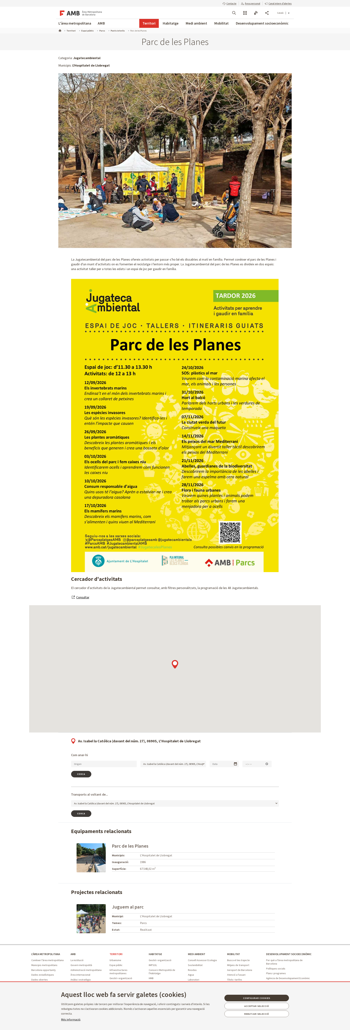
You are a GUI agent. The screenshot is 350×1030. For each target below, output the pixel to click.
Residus (192, 970)
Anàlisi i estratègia (81, 979)
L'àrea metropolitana (74, 23)
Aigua (191, 974)
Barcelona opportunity (43, 970)
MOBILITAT (233, 954)
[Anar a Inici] (59, 30)
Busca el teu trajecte (238, 960)
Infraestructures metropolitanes (118, 971)
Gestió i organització (121, 978)
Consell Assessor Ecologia (202, 960)
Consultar (82, 597)
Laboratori (193, 979)
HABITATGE (155, 954)
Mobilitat (221, 23)
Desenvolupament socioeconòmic (262, 23)
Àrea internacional (80, 974)
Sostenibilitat (195, 965)
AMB (101, 23)
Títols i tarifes (234, 979)
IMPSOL (153, 965)
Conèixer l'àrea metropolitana (47, 960)
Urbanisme (115, 960)
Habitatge (170, 23)
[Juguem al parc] (91, 918)
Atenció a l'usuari (236, 974)
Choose (235, 764)
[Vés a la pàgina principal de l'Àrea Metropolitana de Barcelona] (80, 12)
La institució (77, 960)
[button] (229, 3)
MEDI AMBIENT (196, 954)
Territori (149, 23)
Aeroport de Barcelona (239, 970)
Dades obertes (39, 979)
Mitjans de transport (238, 965)
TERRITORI (116, 954)
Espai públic (116, 965)
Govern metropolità (81, 965)
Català (280, 12)
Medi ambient (196, 23)
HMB (151, 978)
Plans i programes (276, 973)
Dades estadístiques (42, 974)
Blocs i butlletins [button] (255, 13)
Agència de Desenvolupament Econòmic (288, 978)
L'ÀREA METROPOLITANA (45, 954)
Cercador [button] (234, 13)
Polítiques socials (275, 968)
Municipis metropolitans (44, 965)
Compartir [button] (266, 13)
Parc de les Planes (130, 846)
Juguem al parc (128, 907)
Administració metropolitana (86, 970)
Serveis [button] (245, 13)
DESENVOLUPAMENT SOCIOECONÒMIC (289, 954)
